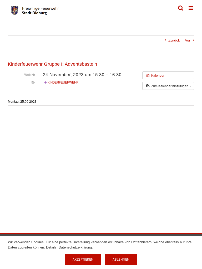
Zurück (174, 40)
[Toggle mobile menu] (191, 8)
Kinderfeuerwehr (62, 82)
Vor (187, 40)
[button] (168, 86)
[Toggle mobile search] (180, 8)
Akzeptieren (83, 259)
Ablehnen (121, 259)
